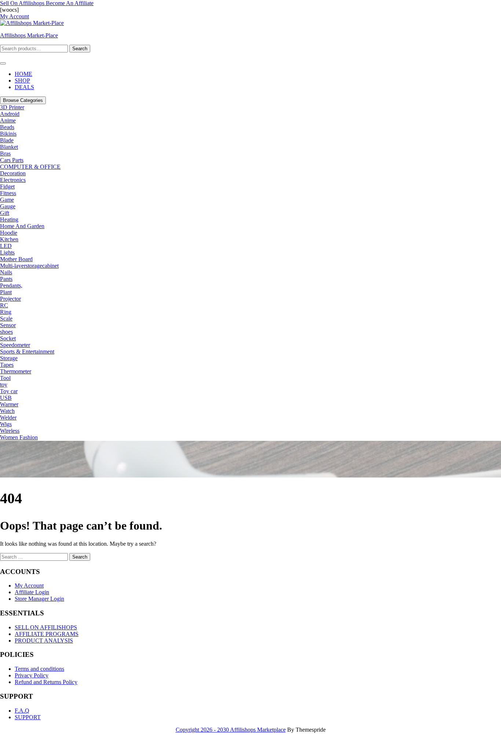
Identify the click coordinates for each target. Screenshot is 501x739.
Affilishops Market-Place (29, 35)
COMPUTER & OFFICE (30, 167)
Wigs (6, 424)
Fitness (8, 193)
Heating (9, 219)
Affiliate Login (32, 592)
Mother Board (16, 259)
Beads (7, 127)
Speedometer (15, 345)
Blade (7, 140)
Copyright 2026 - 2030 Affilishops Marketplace (231, 730)
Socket (8, 338)
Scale (6, 318)
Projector (10, 299)
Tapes (7, 365)
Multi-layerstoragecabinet (29, 266)
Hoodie (8, 233)
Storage (9, 358)
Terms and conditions (39, 669)
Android (9, 114)
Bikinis (8, 134)
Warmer (9, 404)
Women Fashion (19, 437)
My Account (29, 585)
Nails (6, 272)
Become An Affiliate (70, 3)
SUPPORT (28, 717)
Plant (6, 292)
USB (6, 398)
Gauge (7, 206)
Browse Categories (23, 100)
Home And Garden (22, 226)
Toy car (9, 391)
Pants (6, 279)
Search (79, 48)
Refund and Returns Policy (46, 682)
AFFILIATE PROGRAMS (46, 634)
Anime (8, 120)
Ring (5, 312)
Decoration (13, 173)
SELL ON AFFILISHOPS (46, 627)
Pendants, (11, 285)
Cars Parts (11, 160)
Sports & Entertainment (27, 351)
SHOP (22, 80)
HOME (23, 74)
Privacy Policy (31, 675)
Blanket (9, 147)
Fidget (7, 186)
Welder (8, 417)
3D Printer (12, 107)
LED (6, 246)
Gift (4, 213)
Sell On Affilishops (23, 3)
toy (3, 384)
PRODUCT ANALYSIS (44, 640)
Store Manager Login (39, 599)
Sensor (8, 325)
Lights (7, 252)
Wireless (9, 431)
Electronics (13, 180)
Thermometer (15, 371)
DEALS (24, 87)
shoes (6, 332)
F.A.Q (22, 710)
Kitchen (9, 239)
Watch (7, 411)
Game (7, 200)
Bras (5, 153)
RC (4, 305)
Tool (5, 378)
